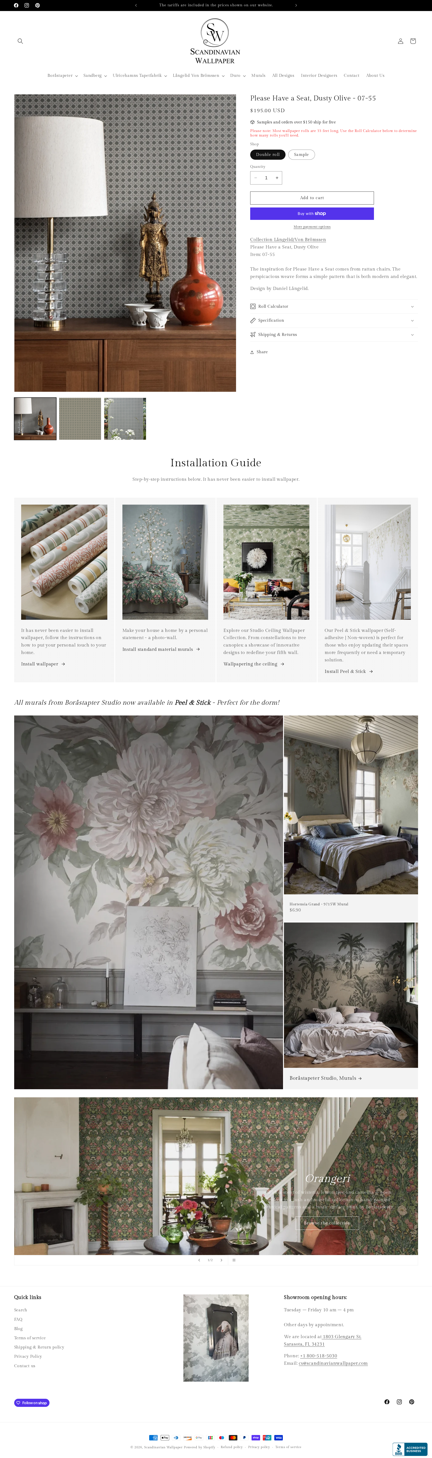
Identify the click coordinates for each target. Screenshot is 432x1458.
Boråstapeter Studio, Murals (323, 1078)
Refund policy (232, 1447)
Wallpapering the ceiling (250, 664)
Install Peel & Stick (345, 671)
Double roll (268, 154)
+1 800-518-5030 (318, 1356)
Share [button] (262, 352)
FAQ (18, 1319)
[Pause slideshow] (233, 1260)
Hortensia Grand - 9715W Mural (319, 904)
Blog (18, 1328)
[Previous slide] (199, 1260)
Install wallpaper (39, 664)
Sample (301, 154)
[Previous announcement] (136, 5)
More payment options (312, 227)
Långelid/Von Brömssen (288, 239)
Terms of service (30, 1338)
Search (20, 1310)
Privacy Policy (28, 1356)
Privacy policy (259, 1447)
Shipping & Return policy (39, 1347)
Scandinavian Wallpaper (163, 1447)
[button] (20, 41)
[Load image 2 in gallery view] (80, 419)
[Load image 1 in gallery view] (35, 419)
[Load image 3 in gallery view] (125, 419)
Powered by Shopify (199, 1447)
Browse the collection (327, 1222)
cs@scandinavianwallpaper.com (333, 1363)
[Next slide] (221, 1260)
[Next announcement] (296, 5)
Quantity (257, 167)
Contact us (25, 1365)
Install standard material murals (157, 649)
